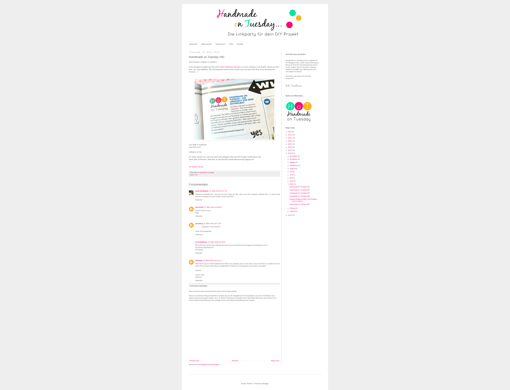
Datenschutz (206, 44)
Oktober (293, 162)
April (292, 181)
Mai (291, 178)
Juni (291, 175)
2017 (290, 150)
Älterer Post (275, 361)
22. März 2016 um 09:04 (213, 207)
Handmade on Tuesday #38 (300, 196)
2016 (290, 153)
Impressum (220, 44)
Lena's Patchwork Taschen (230, 67)
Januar (292, 211)
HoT (196, 175)
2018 (290, 147)
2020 (290, 141)
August (292, 168)
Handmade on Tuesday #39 (300, 193)
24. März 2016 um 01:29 (212, 260)
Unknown (198, 260)
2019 (290, 144)
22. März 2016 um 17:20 (212, 224)
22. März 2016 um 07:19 (218, 191)
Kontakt (240, 44)
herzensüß (199, 207)
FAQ (231, 44)
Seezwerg (199, 224)
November (294, 159)
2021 (290, 138)
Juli (291, 172)
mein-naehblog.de (202, 191)
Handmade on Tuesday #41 (300, 187)
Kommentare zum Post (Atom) (208, 365)
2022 (290, 135)
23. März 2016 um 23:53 (216, 242)
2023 (290, 132)
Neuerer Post (194, 361)
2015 (290, 215)
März (292, 184)
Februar (293, 208)
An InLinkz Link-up (196, 167)
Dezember (294, 156)
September (294, 165)
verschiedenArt (201, 242)
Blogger (266, 384)
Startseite (193, 44)
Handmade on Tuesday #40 (300, 190)
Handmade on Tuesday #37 (300, 204)
